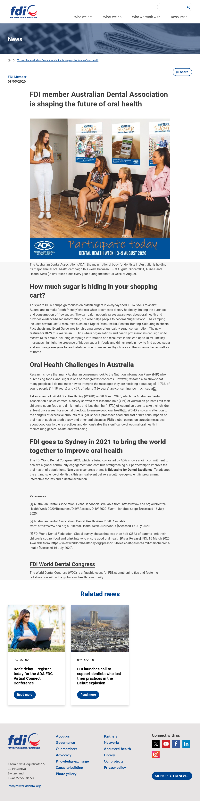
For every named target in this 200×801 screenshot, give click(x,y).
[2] (154, 388)
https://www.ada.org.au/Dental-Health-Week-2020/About (77, 526)
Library (109, 755)
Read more (24, 695)
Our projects (113, 761)
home (9, 60)
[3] (124, 410)
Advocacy (63, 755)
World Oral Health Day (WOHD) (74, 396)
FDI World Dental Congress (62, 564)
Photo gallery (66, 774)
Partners (110, 736)
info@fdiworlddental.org (24, 786)
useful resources (64, 324)
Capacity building (69, 767)
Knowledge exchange (72, 761)
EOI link (78, 333)
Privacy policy (115, 767)
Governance (65, 742)
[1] (157, 384)
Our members (66, 749)
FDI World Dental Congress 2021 (58, 460)
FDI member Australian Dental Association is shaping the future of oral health (57, 60)
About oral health (117, 749)
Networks (112, 742)
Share (184, 72)
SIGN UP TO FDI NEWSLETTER (173, 776)
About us (63, 736)
